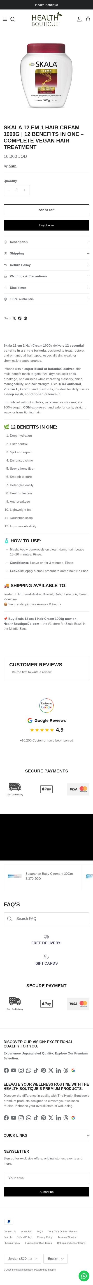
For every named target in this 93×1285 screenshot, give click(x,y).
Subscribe (47, 1192)
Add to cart (46, 210)
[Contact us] (84, 1276)
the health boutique (22, 1269)
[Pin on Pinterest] (25, 318)
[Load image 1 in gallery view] (46, 75)
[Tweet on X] (14, 318)
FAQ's (40, 1231)
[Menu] (5, 19)
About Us (26, 1231)
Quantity (10, 181)
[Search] (15, 19)
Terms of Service (67, 1237)
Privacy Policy (45, 1237)
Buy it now (46, 225)
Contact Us (10, 1231)
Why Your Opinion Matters (63, 1231)
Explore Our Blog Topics (38, 1243)
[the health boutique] (46, 19)
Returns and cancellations (71, 1243)
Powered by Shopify (45, 1269)
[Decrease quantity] (8, 190)
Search (8, 1237)
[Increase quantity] (26, 190)
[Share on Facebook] (19, 318)
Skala (12, 166)
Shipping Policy (12, 1243)
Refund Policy (24, 1237)
